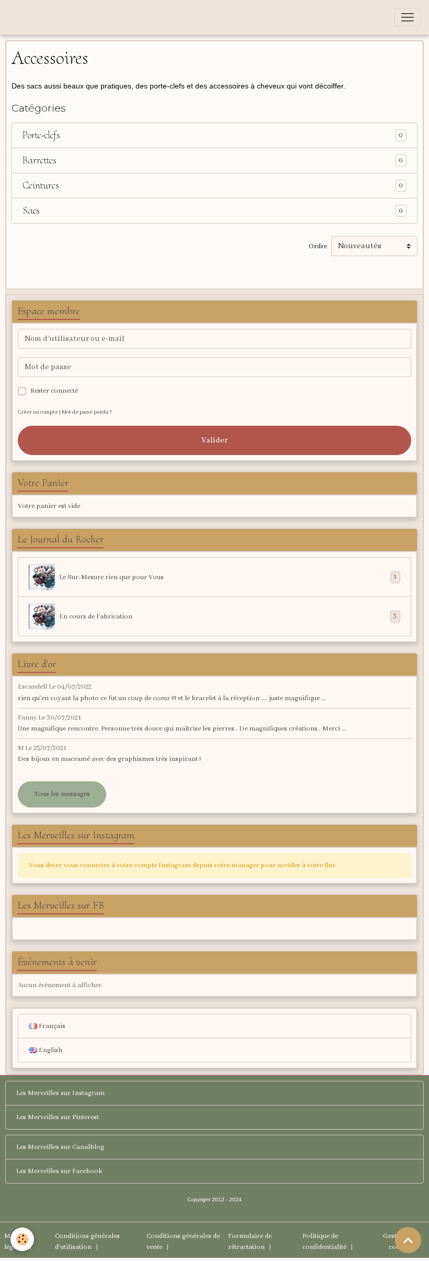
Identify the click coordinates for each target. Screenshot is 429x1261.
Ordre (318, 246)
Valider (214, 440)
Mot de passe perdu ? (87, 412)
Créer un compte (38, 412)
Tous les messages (62, 794)
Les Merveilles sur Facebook (59, 1171)
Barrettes (39, 160)
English (49, 1050)
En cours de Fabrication (228, 616)
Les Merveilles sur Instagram (60, 1093)
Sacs (31, 211)
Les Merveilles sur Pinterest (57, 1117)
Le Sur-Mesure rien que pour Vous (228, 577)
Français (51, 1026)
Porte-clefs (41, 135)
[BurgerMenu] (407, 17)
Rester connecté (54, 390)
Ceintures (40, 186)
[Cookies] (22, 1239)
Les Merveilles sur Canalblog (60, 1147)
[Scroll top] (408, 1240)
